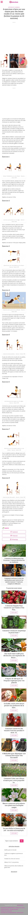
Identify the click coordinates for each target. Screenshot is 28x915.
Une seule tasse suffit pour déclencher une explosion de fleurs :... (14, 655)
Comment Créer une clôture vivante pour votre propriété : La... (14, 780)
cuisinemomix (20, 905)
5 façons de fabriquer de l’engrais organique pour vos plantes (14, 680)
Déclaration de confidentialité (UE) (8, 912)
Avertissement (20, 912)
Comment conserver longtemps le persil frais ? (14, 632)
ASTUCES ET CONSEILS (14, 7)
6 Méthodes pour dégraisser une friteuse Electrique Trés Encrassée (14, 755)
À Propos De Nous (14, 909)
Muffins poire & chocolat (10, 850)
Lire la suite (14, 612)
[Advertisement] (14, 37)
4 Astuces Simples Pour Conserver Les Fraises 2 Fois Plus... (14, 608)
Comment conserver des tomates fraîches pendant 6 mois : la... (14, 730)
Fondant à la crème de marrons (12, 858)
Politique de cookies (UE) (6, 911)
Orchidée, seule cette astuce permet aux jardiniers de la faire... (14, 705)
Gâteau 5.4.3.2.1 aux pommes (11, 862)
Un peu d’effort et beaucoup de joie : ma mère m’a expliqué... (14, 829)
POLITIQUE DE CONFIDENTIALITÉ (8, 907)
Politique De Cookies (20, 907)
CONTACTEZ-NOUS (5, 909)
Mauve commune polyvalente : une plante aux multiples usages (14, 805)
